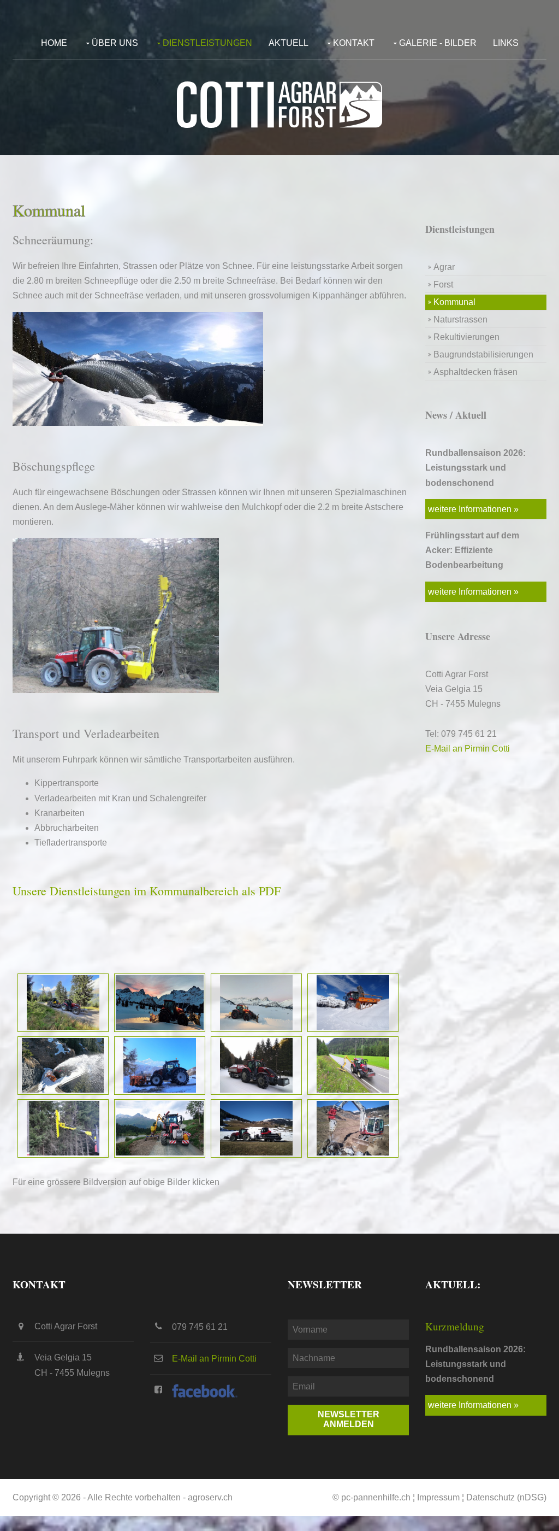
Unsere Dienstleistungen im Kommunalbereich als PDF (147, 891)
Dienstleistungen (207, 43)
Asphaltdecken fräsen (475, 372)
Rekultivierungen (466, 337)
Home (54, 43)
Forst (443, 284)
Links (506, 43)
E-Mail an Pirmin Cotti (467, 748)
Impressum (438, 1497)
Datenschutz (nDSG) (506, 1497)
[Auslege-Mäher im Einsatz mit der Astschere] (63, 1127)
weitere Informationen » (473, 509)
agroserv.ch (210, 1497)
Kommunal (454, 302)
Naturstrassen (460, 319)
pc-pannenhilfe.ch (376, 1497)
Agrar (444, 267)
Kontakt (353, 43)
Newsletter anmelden (348, 1419)
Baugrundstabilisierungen (483, 354)
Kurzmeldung (454, 1326)
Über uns (115, 43)
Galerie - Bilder (438, 43)
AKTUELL (288, 43)
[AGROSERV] (279, 104)
